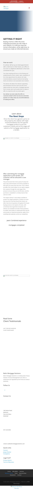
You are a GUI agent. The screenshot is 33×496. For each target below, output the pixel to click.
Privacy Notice (7, 460)
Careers (5, 450)
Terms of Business (8, 462)
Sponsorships (22, 473)
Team (16, 473)
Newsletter (13, 475)
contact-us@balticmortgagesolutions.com (14, 443)
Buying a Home (9, 473)
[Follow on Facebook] (17, 390)
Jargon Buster (7, 452)
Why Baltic (15, 471)
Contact (19, 475)
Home (9, 471)
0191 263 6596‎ (7, 430)
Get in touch (16, 24)
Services (22, 471)
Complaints (6, 454)
